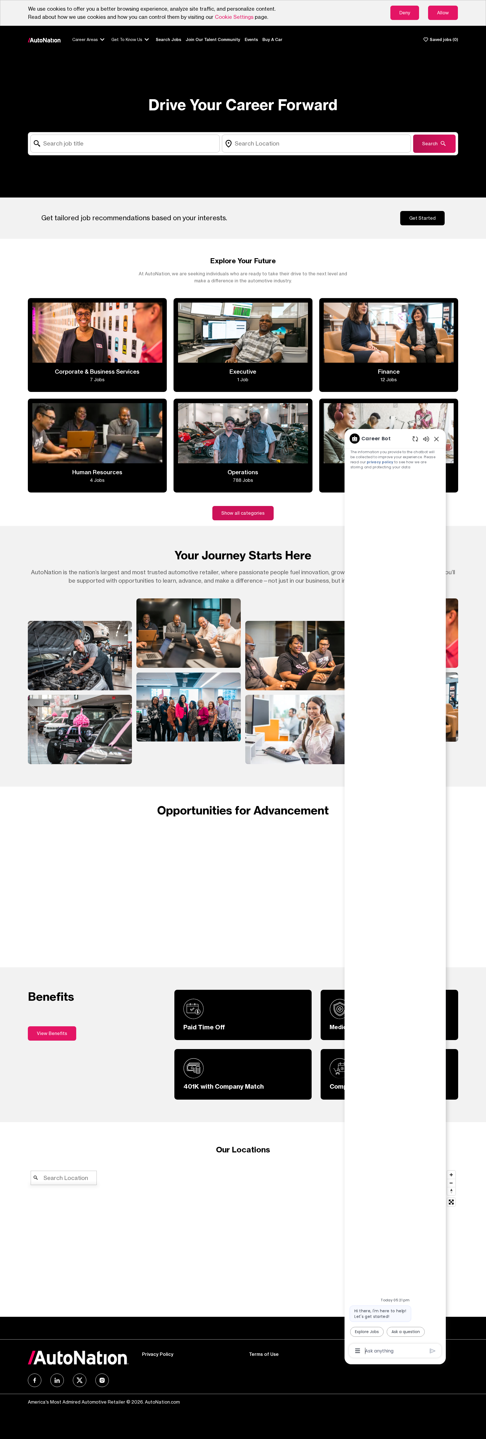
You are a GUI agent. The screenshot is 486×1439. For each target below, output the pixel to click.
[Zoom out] (451, 1183)
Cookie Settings (234, 17)
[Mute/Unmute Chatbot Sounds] (426, 439)
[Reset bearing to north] (451, 1191)
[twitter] (79, 1380)
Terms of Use (264, 1354)
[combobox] (125, 144)
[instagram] (102, 1380)
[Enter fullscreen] (451, 1202)
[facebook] (34, 1380)
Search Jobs (168, 39)
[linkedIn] (57, 1380)
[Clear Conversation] (415, 438)
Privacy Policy (158, 1354)
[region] (395, 894)
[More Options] (357, 1350)
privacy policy (380, 462)
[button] (243, 513)
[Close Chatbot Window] (436, 439)
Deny (404, 12)
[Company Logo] (44, 39)
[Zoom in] (451, 1175)
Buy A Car (272, 39)
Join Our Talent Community (213, 39)
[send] (432, 1350)
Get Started (422, 218)
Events (251, 39)
